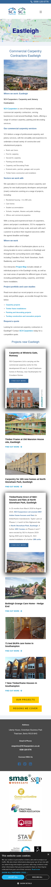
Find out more (12, 447)
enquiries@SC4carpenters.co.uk (25, 746)
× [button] (48, 854)
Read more (36, 869)
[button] (25, 872)
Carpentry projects (13, 305)
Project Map (21, 267)
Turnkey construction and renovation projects (23, 316)
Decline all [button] (37, 877)
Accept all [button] (13, 877)
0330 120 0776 (25, 750)
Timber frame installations (16, 309)
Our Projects (25, 700)
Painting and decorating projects (18, 312)
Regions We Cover (25, 708)
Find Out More (19, 381)
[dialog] (25, 869)
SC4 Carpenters (10, 109)
